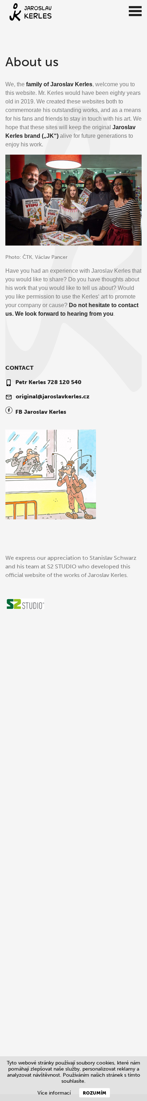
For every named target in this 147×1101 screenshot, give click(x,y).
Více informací (54, 1093)
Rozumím (94, 1093)
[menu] (135, 11)
